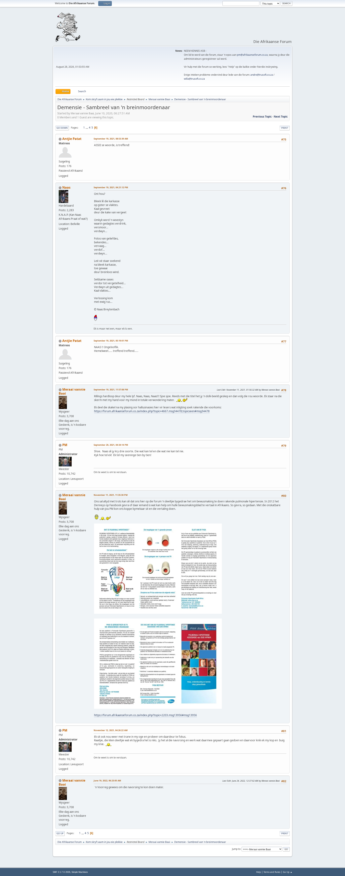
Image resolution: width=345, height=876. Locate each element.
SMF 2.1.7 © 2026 (61, 872)
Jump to (236, 849)
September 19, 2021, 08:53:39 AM (111, 138)
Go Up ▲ (287, 871)
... (87, 127)
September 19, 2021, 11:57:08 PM (111, 389)
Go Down (62, 127)
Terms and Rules (272, 871)
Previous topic (262, 116)
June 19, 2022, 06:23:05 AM (107, 780)
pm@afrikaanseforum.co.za (252, 54)
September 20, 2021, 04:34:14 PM (111, 444)
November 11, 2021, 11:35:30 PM (111, 494)
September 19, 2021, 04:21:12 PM (111, 187)
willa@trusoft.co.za (194, 78)
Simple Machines (79, 872)
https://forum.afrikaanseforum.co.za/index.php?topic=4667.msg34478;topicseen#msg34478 (152, 411)
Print (284, 127)
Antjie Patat (71, 139)
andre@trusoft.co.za (261, 74)
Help (258, 871)
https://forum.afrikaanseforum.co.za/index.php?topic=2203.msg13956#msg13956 (145, 715)
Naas (66, 187)
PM (64, 445)
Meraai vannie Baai (72, 391)
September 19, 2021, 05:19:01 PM (111, 340)
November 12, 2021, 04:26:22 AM (111, 730)
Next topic (281, 116)
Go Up (60, 833)
